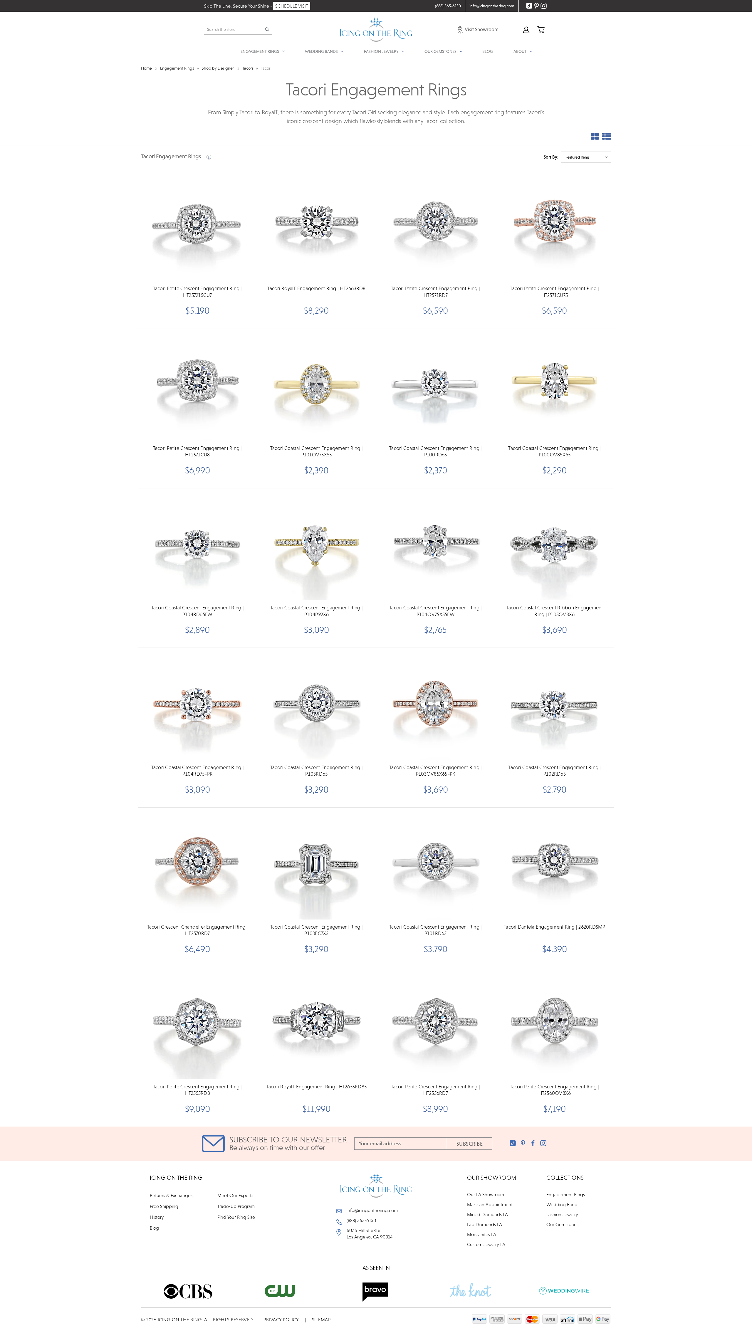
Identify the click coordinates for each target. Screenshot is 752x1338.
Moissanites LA (481, 1234)
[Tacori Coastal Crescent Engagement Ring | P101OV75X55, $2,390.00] (316, 385)
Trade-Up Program (236, 1206)
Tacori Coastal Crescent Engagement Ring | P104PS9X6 (316, 611)
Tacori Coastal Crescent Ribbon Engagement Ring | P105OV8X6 (554, 611)
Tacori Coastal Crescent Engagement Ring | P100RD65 (435, 451)
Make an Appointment (490, 1204)
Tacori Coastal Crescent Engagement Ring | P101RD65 (435, 930)
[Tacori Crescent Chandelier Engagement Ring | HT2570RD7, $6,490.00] (197, 864)
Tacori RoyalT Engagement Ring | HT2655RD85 (316, 1087)
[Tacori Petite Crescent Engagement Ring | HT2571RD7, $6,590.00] (435, 225)
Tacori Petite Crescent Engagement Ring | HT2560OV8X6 (554, 1090)
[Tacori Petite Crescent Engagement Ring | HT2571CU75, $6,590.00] (554, 225)
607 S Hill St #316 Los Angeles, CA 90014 (370, 1233)
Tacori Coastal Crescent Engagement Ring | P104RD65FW (197, 611)
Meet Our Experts (235, 1195)
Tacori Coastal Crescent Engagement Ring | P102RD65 (554, 770)
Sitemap (321, 1319)
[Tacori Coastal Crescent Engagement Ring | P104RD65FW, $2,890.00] (197, 544)
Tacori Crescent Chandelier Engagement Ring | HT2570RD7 (197, 930)
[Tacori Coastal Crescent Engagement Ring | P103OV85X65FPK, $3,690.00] (435, 704)
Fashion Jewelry (562, 1214)
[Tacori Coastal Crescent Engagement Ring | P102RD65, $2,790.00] (554, 704)
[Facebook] (533, 1143)
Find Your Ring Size (236, 1217)
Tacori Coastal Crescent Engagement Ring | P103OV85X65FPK (435, 770)
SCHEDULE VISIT (291, 6)
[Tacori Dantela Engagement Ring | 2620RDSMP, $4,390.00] (554, 864)
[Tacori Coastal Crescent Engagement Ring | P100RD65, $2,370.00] (435, 385)
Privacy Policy (281, 1319)
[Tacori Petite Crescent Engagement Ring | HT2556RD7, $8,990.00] (435, 1023)
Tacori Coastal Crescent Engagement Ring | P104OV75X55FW (435, 611)
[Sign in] (525, 29)
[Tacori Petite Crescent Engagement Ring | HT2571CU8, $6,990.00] (197, 385)
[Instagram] (543, 1143)
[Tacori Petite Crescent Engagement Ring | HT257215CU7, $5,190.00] (197, 225)
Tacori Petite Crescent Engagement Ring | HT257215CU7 (197, 291)
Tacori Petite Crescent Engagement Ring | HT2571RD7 (435, 291)
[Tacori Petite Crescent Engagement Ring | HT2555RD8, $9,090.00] (197, 1023)
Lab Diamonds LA (484, 1224)
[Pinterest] (523, 1143)
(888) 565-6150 (361, 1220)
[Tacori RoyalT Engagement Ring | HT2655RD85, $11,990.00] (316, 1023)
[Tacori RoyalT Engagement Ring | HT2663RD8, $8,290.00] (316, 225)
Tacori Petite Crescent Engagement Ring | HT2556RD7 (435, 1090)
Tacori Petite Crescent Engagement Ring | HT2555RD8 (197, 1090)
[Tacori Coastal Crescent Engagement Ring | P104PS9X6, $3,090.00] (316, 544)
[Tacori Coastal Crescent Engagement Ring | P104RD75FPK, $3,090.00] (197, 704)
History (157, 1217)
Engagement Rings (565, 1194)
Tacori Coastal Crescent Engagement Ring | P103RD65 (316, 770)
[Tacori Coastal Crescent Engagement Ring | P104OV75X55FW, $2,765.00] (435, 544)
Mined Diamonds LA (487, 1214)
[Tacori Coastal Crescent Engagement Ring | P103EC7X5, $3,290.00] (316, 864)
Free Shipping (164, 1206)
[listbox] (586, 157)
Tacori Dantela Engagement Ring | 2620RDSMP (554, 927)
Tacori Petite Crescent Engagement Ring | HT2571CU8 (197, 451)
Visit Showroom (481, 29)
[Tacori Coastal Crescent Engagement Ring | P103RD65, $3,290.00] (316, 704)
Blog (487, 51)
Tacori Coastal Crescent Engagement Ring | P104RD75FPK (197, 770)
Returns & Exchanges (171, 1195)
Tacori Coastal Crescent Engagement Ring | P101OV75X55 (316, 451)
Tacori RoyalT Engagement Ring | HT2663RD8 (316, 288)
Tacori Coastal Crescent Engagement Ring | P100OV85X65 (554, 451)
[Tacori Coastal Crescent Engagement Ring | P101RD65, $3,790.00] (435, 864)
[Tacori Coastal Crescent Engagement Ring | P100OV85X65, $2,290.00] (554, 385)
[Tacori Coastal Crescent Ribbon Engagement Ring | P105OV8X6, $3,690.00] (554, 544)
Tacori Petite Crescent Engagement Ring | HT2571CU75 (554, 291)
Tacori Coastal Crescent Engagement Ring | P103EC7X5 (316, 930)
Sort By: (551, 156)
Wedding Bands (562, 1204)
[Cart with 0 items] (540, 29)
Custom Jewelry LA (486, 1244)
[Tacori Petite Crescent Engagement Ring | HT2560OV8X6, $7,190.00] (554, 1023)
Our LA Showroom (485, 1194)
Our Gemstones (562, 1224)
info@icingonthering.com (372, 1210)
